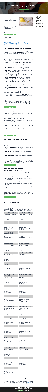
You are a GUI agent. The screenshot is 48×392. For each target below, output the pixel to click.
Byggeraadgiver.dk (7, 1)
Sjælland (6, 383)
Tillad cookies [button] (20, 390)
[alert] (24, 389)
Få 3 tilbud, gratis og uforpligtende (24, 9)
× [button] (47, 387)
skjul (12, 37)
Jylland (28, 382)
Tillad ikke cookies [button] (26, 390)
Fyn (30, 382)
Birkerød (6, 176)
